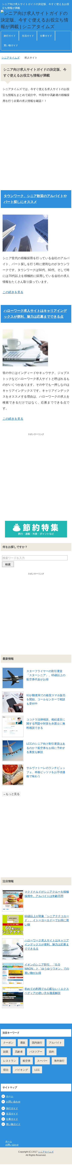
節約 (51, 1051)
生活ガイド (28, 35)
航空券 (26, 1060)
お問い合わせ (13, 1101)
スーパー (42, 1060)
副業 (5, 1051)
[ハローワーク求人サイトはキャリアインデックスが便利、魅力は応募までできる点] (25, 363)
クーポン (8, 1042)
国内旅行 (37, 1042)
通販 (22, 1042)
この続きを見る (13, 292)
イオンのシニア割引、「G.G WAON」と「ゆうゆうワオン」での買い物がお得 (47, 968)
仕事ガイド (46, 35)
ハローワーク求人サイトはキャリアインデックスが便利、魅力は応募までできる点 (47, 944)
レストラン (9, 1060)
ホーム (9, 1096)
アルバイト (55, 1042)
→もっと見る (11, 793)
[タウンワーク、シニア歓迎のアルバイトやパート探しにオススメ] (25, 248)
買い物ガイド (11, 45)
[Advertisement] (36, 149)
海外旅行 (59, 1060)
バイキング (21, 1069)
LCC (37, 1069)
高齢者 (19, 1051)
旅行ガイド (10, 35)
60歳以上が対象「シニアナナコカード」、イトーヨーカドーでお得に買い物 (47, 920)
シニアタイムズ (46, 1152)
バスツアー (35, 1051)
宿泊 (5, 1069)
